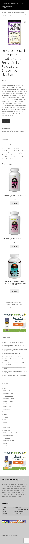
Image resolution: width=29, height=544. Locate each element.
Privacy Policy (17, 507)
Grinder (7, 404)
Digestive (7, 438)
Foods (6, 417)
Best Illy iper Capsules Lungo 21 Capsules (13, 342)
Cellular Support (9, 435)
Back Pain (7, 427)
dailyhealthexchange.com (10, 5)
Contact (5, 513)
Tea (6, 422)
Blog (4, 509)
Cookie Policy (17, 513)
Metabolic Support (9, 440)
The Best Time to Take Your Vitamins (12, 356)
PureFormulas (6, 430)
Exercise (17, 131)
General (5, 411)
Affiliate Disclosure (19, 511)
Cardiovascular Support (11, 432)
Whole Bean (8, 409)
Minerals (7, 443)
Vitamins (5, 446)
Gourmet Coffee (9, 401)
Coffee (4, 388)
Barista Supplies (9, 390)
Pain (4, 425)
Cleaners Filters (9, 393)
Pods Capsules (8, 406)
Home (5, 12)
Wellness (22, 131)
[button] (25, 22)
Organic (5, 419)
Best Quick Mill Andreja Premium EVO (12, 353)
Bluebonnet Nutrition (9, 131)
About (4, 511)
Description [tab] (5, 139)
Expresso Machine (9, 398)
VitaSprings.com (11, 12)
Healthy (5, 414)
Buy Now (5, 121)
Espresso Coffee (9, 396)
